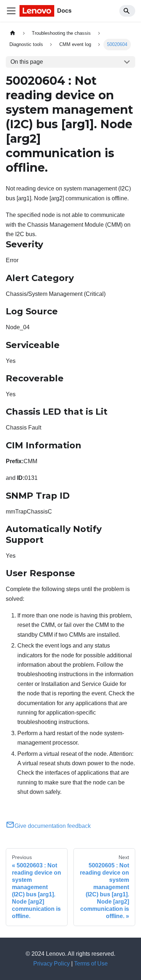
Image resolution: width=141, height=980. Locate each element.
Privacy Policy (51, 963)
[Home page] (13, 33)
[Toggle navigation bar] (11, 10)
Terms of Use (91, 963)
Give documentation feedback (52, 826)
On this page (26, 62)
